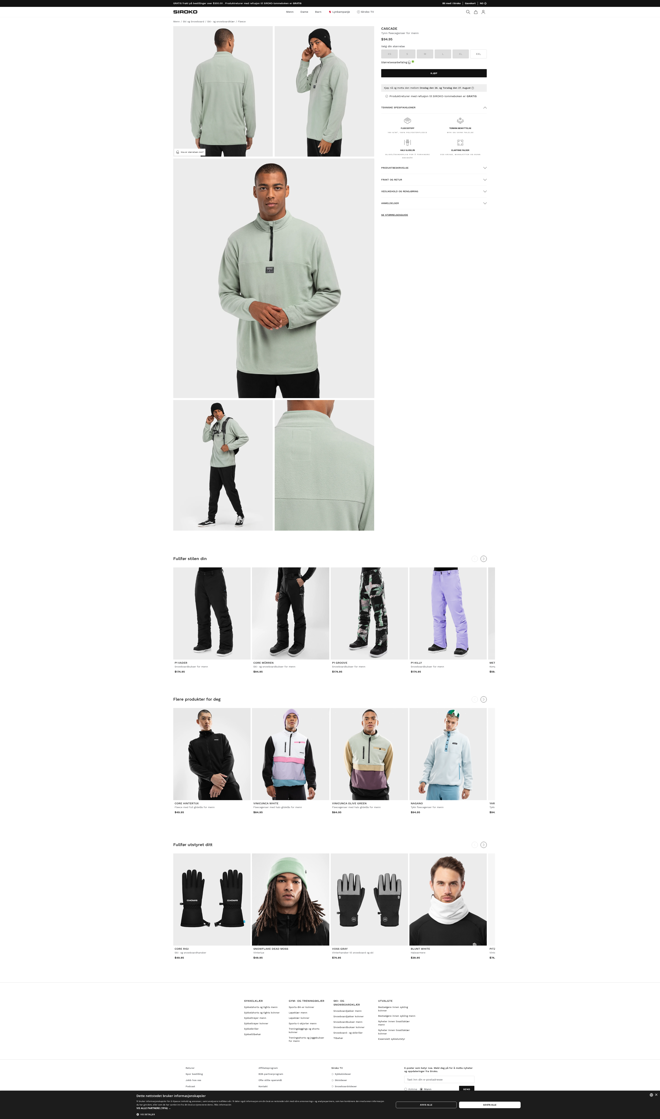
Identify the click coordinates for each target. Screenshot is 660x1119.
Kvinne (412, 1089)
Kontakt (263, 1086)
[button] (261, 1108)
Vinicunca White (265, 803)
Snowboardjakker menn (347, 1011)
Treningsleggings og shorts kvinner (304, 1030)
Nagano (417, 803)
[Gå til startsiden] (185, 11)
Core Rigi (182, 948)
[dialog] (330, 1105)
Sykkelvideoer (343, 1074)
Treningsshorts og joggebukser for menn (306, 1039)
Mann (427, 1089)
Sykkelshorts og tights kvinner (262, 1012)
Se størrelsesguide (394, 214)
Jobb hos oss (193, 1080)
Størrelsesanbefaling (394, 62)
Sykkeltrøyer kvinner (256, 1023)
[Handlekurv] (476, 12)
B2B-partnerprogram (270, 1074)
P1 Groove (339, 662)
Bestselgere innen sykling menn (396, 1015)
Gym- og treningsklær (306, 1000)
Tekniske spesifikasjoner (398, 107)
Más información (222, 1104)
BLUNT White (420, 948)
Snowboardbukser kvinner (349, 1027)
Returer (190, 1068)
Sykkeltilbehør (252, 1034)
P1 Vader (181, 662)
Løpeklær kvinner (299, 1018)
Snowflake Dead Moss (270, 948)
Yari (493, 803)
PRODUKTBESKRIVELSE (395, 167)
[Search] (468, 12)
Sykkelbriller (251, 1028)
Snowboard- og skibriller (348, 1032)
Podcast (190, 1086)
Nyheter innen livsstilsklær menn (394, 1023)
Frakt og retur (391, 179)
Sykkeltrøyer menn (255, 1018)
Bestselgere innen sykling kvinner (393, 1009)
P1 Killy (416, 662)
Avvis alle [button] (426, 1104)
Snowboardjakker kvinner (348, 1016)
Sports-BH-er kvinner (301, 1007)
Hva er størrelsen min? (192, 152)
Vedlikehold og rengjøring (399, 191)
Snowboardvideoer (346, 1086)
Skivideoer (341, 1080)
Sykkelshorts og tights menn (261, 1007)
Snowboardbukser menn (347, 1022)
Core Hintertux (187, 803)
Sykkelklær (253, 1000)
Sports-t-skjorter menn (303, 1023)
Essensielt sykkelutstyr (391, 1039)
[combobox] (651, 1095)
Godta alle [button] (490, 1104)
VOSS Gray (340, 948)
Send (466, 1089)
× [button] (656, 1095)
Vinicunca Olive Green (349, 803)
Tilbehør (338, 1038)
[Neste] (484, 559)
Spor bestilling (194, 1074)
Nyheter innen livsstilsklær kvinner (394, 1032)
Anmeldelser (390, 203)
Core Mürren (263, 662)
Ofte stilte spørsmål (270, 1080)
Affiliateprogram (268, 1068)
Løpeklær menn (298, 1012)
